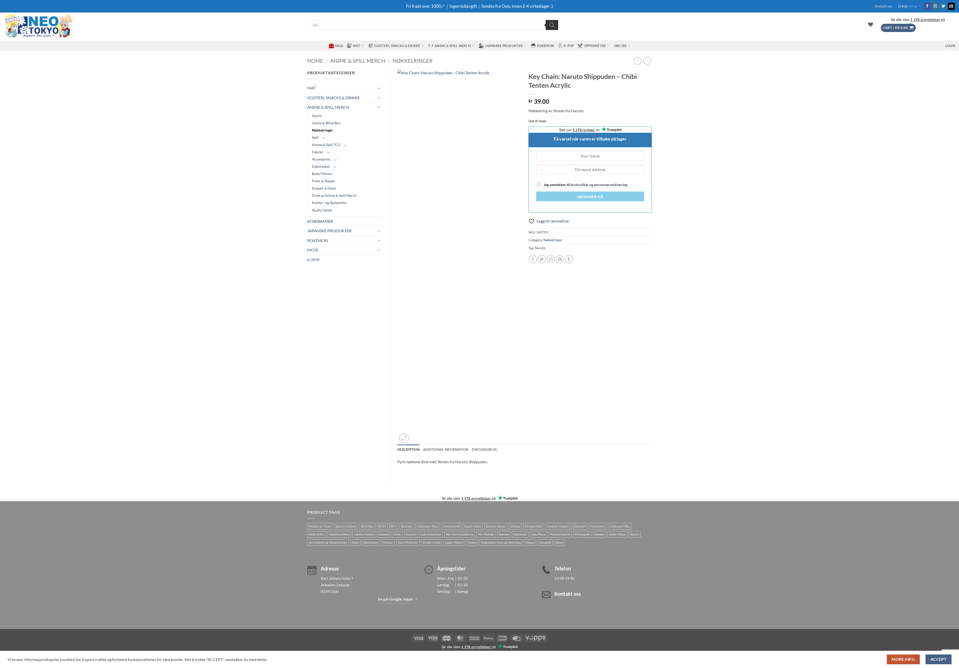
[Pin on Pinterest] (560, 259)
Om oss (620, 46)
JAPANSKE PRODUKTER (504, 46)
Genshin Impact (557, 526)
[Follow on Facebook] (927, 6)
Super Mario (454, 542)
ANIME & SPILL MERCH (453, 46)
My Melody (486, 534)
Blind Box (367, 526)
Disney (515, 526)
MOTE (312, 250)
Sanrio (317, 116)
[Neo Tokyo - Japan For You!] (38, 26)
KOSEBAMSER (320, 221)
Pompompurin (560, 534)
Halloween (598, 526)
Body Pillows (322, 174)
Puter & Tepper (323, 181)
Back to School (345, 526)
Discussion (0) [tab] (484, 450)
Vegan (529, 542)
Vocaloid (545, 542)
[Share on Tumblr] (569, 259)
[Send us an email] (951, 6)
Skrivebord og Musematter (328, 542)
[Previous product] (647, 60)
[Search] (552, 25)
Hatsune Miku (620, 526)
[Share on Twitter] (542, 259)
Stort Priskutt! (408, 542)
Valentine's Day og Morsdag (501, 542)
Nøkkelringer (413, 61)
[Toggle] (379, 88)
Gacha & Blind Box (326, 123)
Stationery (371, 542)
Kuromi (411, 534)
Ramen (599, 534)
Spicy (355, 542)
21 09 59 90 (564, 578)
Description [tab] (408, 450)
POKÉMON (545, 46)
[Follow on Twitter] (943, 6)
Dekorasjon (321, 166)
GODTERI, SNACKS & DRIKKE (397, 46)
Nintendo (520, 534)
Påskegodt (582, 534)
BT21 (382, 526)
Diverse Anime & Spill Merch (334, 195)
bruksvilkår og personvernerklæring (599, 184)
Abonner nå (590, 196)
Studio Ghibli (322, 210)
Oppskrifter (595, 46)
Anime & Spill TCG (326, 144)
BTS (394, 526)
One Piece (538, 534)
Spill (315, 137)
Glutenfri (579, 526)
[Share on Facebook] (533, 259)
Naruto (540, 248)
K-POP (569, 46)
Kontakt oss (883, 6)
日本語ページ (907, 6)
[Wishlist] (870, 25)
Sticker (388, 542)
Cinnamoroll (451, 526)
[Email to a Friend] (551, 259)
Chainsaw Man (427, 526)
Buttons (406, 526)
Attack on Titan (320, 526)
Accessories (321, 159)
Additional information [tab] (446, 450)
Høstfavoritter (339, 534)
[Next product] (637, 60)
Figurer (317, 152)
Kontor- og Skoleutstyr (329, 202)
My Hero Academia (460, 534)
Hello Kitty (316, 534)
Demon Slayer (496, 526)
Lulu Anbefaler (431, 534)
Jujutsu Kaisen (364, 534)
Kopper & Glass (324, 188)
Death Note (472, 526)
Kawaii (384, 534)
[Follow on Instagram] (935, 6)
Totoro (472, 542)
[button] (898, 28)
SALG (339, 46)
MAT (356, 46)
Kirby (397, 534)
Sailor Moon (617, 534)
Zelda (559, 542)
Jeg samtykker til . (585, 184)
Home (315, 61)
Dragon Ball (533, 526)
